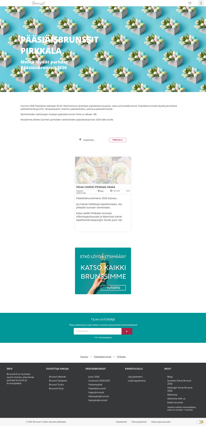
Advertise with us (176, 398)
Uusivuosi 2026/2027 (99, 380)
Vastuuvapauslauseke (161, 422)
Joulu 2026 (93, 376)
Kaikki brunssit (175, 402)
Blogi (170, 376)
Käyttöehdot (121, 422)
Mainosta (172, 394)
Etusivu (84, 356)
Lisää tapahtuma (137, 380)
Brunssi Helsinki (57, 376)
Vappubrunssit (96, 392)
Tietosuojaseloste (105, 337)
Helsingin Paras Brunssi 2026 (179, 389)
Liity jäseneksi (135, 376)
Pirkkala (118, 140)
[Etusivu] (39, 3)
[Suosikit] (189, 3)
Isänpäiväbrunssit (97, 400)
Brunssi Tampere (58, 380)
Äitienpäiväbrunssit (98, 396)
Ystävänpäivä (95, 384)
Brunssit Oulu (56, 388)
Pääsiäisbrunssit (102, 356)
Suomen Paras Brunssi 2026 (179, 382)
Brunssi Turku (56, 384)
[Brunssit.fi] (103, 271)
